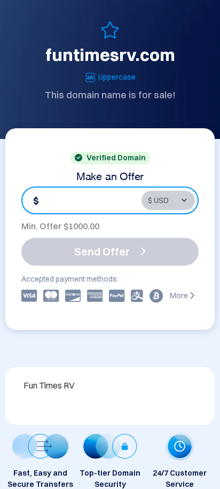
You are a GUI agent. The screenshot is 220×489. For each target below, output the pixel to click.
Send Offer (102, 251)
